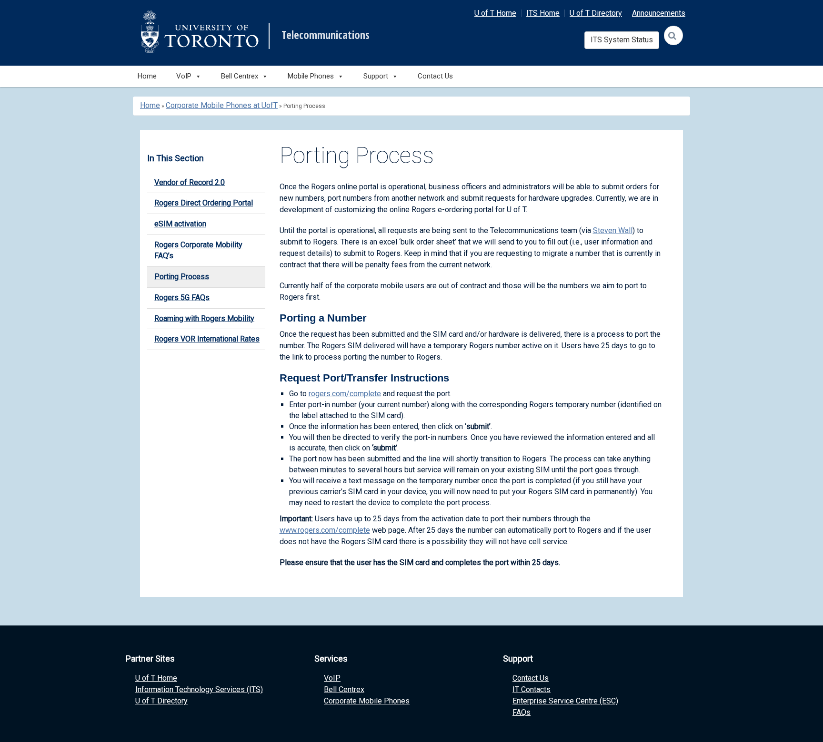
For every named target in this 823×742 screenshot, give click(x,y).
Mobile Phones (311, 76)
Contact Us (435, 76)
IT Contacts (531, 689)
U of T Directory (596, 13)
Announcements (658, 13)
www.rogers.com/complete (325, 530)
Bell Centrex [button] (239, 76)
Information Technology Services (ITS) (199, 689)
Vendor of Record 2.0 (189, 182)
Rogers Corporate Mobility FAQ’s (198, 250)
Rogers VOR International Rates (207, 338)
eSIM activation (180, 223)
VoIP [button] (183, 76)
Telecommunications (325, 35)
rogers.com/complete (345, 393)
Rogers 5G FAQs (182, 297)
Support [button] (375, 76)
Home (147, 76)
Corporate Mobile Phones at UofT (222, 105)
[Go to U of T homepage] (199, 32)
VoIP (332, 678)
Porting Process (181, 276)
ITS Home (543, 13)
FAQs (521, 712)
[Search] (673, 35)
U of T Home (495, 13)
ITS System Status (622, 39)
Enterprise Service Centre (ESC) (565, 700)
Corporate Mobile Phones (367, 700)
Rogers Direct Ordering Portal (203, 202)
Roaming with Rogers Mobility (204, 318)
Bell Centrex (344, 689)
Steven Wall (612, 230)
